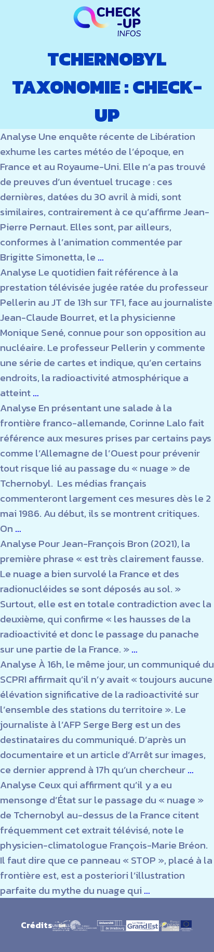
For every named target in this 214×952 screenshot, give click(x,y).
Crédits (36, 925)
